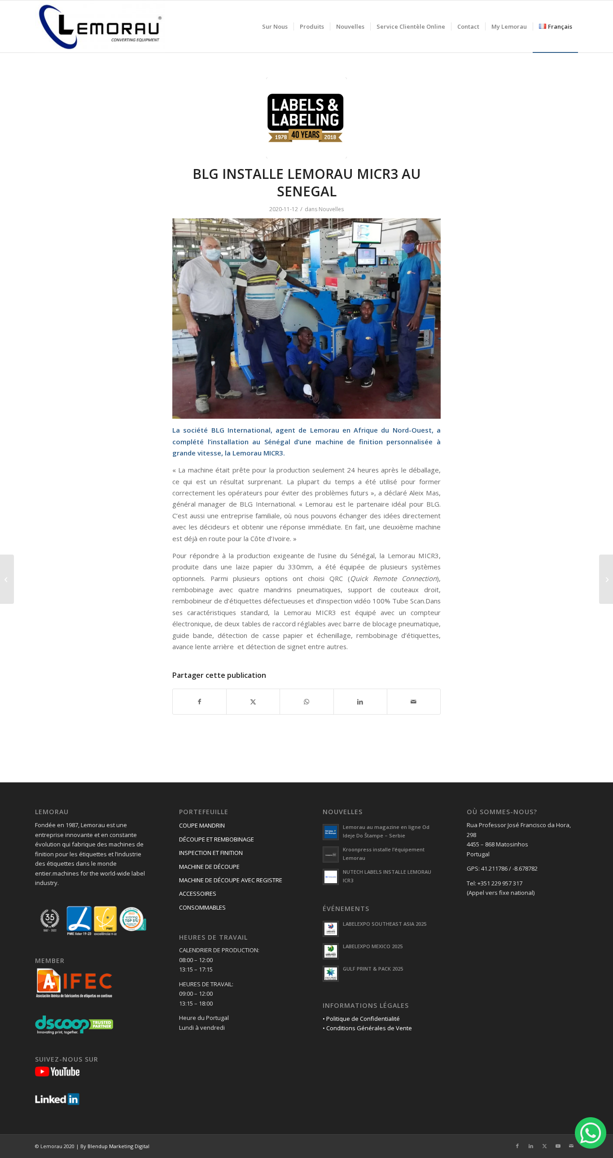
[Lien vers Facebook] (517, 1146)
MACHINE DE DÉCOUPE (209, 867)
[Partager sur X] (253, 701)
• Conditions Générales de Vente (367, 1028)
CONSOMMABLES (202, 907)
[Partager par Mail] (413, 701)
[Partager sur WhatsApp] (306, 701)
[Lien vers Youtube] (558, 1146)
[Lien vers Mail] (571, 1146)
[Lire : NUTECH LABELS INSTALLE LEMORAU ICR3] (331, 877)
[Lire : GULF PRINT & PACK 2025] (331, 974)
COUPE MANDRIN (202, 825)
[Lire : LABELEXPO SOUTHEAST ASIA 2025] (331, 929)
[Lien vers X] (544, 1146)
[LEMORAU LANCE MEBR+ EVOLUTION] (606, 579)
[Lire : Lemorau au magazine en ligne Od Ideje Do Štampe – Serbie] (331, 832)
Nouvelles (331, 209)
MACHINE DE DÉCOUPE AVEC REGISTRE (230, 880)
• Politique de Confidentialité (361, 1019)
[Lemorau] (100, 26)
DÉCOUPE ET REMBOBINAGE (216, 839)
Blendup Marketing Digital (118, 1146)
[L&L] (306, 118)
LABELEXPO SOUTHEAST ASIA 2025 (384, 923)
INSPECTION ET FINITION (211, 853)
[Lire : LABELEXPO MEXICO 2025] (331, 951)
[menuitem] (274, 26)
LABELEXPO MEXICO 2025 (373, 946)
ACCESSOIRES (197, 893)
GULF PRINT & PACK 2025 (373, 968)
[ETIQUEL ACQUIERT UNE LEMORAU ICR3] (7, 579)
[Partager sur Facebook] (199, 701)
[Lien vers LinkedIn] (531, 1146)
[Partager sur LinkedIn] (360, 701)
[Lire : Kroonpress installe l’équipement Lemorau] (331, 854)
